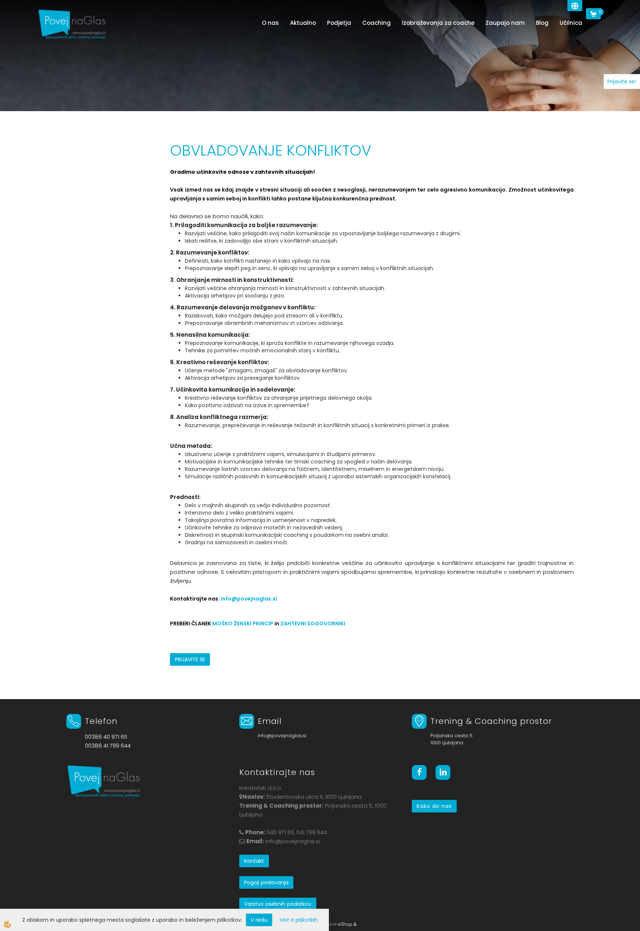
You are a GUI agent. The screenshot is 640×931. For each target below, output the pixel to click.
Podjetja (339, 23)
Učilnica (571, 23)
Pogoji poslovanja (266, 882)
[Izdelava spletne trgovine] (345, 924)
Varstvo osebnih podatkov (277, 904)
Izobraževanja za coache (438, 23)
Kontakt (254, 861)
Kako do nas (434, 806)
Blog (542, 23)
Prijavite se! (621, 81)
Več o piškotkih (299, 920)
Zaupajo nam (505, 23)
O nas (270, 23)
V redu (259, 920)
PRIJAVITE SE (190, 659)
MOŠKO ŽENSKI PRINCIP (242, 623)
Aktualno (303, 23)
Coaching (376, 23)
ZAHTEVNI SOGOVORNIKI (312, 623)
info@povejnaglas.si (249, 598)
